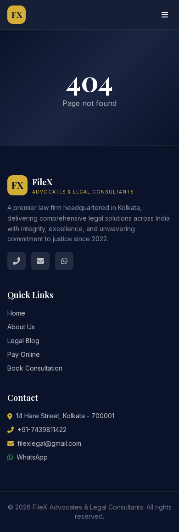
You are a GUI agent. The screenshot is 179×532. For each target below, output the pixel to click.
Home (16, 313)
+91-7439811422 (42, 429)
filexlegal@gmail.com (49, 443)
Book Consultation (34, 368)
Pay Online (23, 354)
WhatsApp (32, 457)
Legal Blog (23, 340)
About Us (21, 327)
